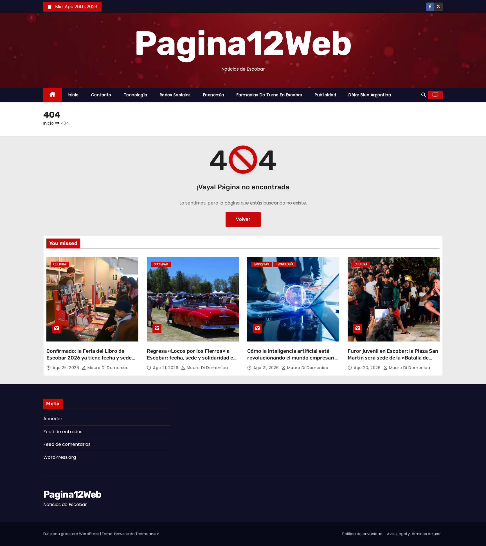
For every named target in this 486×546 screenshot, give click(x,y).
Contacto (101, 95)
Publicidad (325, 95)
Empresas (261, 264)
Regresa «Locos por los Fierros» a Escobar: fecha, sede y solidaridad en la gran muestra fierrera (191, 358)
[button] (423, 95)
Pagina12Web (243, 43)
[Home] (52, 95)
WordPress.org (59, 457)
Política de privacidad (362, 533)
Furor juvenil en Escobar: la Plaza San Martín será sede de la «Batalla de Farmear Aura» (393, 358)
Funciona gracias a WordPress (71, 533)
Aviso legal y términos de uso (413, 533)
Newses (121, 533)
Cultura (59, 264)
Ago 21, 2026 (166, 367)
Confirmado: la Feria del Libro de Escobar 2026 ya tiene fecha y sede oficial (89, 358)
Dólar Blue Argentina (369, 95)
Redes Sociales (175, 95)
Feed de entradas (62, 431)
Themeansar (147, 533)
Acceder (52, 418)
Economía (213, 95)
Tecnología (135, 95)
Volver (243, 219)
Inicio (73, 95)
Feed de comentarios (67, 444)
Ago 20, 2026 (368, 367)
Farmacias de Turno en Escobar (270, 95)
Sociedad (161, 264)
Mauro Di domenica (107, 367)
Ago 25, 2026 (66, 367)
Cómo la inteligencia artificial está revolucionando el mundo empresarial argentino (293, 358)
